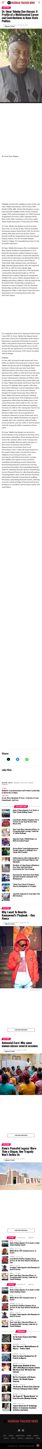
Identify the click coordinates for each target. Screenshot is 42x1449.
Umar (31, 783)
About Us (20, 1438)
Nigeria (17, 783)
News (4, 1436)
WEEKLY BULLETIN (20, 1436)
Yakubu (5, 784)
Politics (24, 783)
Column (38, 1438)
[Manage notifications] (37, 1445)
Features (11, 1436)
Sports (13, 1438)
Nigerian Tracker (10, 26)
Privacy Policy (29, 1438)
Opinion (29, 1436)
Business (36, 1436)
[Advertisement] (21, 132)
